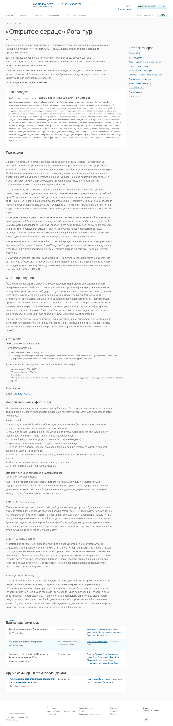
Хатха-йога (102, 635)
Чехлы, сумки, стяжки (138, 66)
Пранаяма (91, 635)
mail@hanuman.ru (45, 6)
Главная (9, 24)
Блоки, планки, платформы (141, 70)
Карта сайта (52, 714)
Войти (128, 6)
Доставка (114, 708)
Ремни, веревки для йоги (140, 83)
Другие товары (135, 92)
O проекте (51, 708)
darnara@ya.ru (22, 394)
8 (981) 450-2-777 (43, 4)
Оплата (113, 711)
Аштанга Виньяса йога (97, 642)
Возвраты (114, 714)
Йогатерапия (104, 632)
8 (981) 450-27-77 (71, 4)
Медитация (116, 632)
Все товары (134, 96)
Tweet (11, 620)
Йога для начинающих (97, 629)
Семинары (18, 24)
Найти (162, 15)
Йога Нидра (92, 632)
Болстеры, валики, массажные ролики (146, 75)
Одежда (82, 711)
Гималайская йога (106, 657)
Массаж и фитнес (136, 88)
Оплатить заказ (124, 9)
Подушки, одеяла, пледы (140, 79)
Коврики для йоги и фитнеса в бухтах (145, 62)
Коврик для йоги (86, 708)
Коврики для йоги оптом (89, 714)
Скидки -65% (134, 53)
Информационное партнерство (61, 711)
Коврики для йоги (136, 57)
